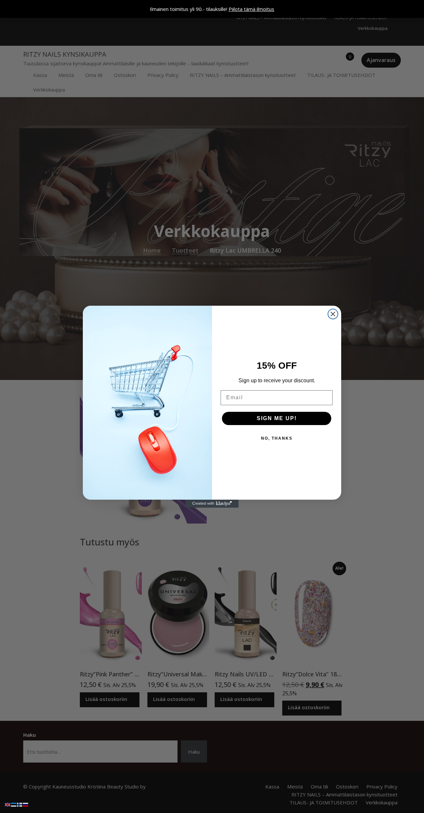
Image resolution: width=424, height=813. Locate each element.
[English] (8, 804)
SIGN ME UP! (277, 418)
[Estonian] (14, 804)
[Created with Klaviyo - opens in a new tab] (212, 504)
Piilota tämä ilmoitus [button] (251, 9)
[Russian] (26, 804)
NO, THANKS (276, 438)
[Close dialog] (333, 314)
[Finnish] (20, 804)
